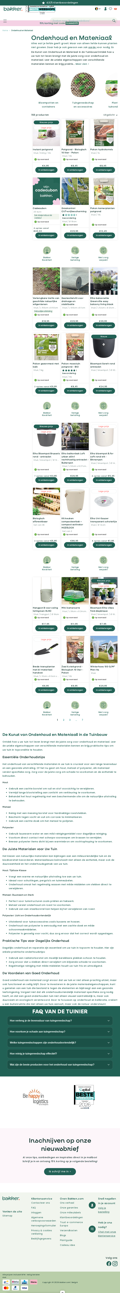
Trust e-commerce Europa (71, 1224)
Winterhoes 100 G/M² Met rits (102, 668)
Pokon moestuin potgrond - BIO (71, 365)
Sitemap (7, 1215)
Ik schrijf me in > (60, 1171)
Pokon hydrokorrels (101, 149)
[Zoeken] (114, 20)
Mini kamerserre (71, 607)
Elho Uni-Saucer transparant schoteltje (103, 520)
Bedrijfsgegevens (41, 1238)
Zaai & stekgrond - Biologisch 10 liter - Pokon (72, 669)
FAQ (33, 1207)
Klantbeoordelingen (71, 1217)
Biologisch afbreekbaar (40, 520)
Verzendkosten (69, 1230)
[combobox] (84, 21)
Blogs (63, 1235)
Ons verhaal (67, 1202)
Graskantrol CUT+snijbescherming (74, 210)
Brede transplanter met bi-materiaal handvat (44, 669)
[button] (3, 21)
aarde (92, 47)
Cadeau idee (67, 1245)
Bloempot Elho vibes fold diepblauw (102, 609)
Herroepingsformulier (43, 1225)
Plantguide (66, 1240)
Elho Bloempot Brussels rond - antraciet (46, 455)
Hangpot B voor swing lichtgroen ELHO (45, 609)
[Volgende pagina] (90, 719)
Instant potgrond (43, 149)
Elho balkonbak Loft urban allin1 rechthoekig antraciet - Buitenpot (75, 458)
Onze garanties (69, 1207)
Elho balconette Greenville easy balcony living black (101, 301)
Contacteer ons (40, 1202)
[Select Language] (98, 10)
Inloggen (36, 1212)
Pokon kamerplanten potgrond (102, 210)
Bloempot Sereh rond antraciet (102, 365)
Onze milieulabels (70, 1212)
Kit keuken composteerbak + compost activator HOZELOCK (72, 523)
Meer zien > (82, 64)
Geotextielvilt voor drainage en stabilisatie (72, 301)
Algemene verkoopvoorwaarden (43, 1219)
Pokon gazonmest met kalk (46, 365)
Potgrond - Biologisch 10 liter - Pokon (74, 151)
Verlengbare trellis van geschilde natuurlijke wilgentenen (46, 301)
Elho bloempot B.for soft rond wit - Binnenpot (101, 456)
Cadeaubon (39, 208)
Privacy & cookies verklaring (41, 1232)
